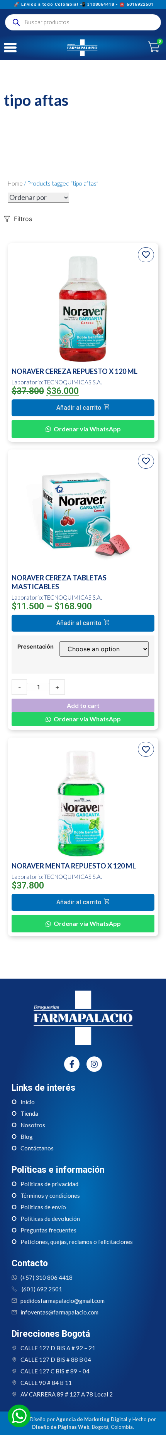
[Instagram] (94, 1064)
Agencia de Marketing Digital (91, 1419)
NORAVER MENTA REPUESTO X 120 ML (74, 866)
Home (15, 183)
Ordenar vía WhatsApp (87, 429)
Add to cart (83, 705)
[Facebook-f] (72, 1064)
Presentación (35, 646)
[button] (83, 407)
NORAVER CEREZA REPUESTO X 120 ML (74, 371)
